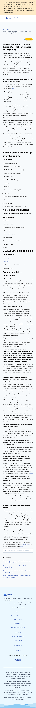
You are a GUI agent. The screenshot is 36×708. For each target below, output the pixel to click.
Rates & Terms (18, 619)
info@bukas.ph (27, 544)
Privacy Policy (18, 640)
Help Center (6, 29)
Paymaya (6, 261)
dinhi (31, 473)
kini (29, 539)
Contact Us (18, 650)
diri (13, 88)
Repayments (18, 623)
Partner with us (18, 645)
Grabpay (6, 258)
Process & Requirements (18, 616)
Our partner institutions (18, 627)
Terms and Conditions (18, 636)
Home (18, 612)
